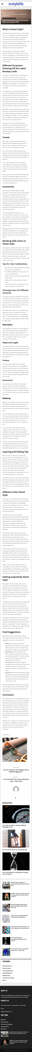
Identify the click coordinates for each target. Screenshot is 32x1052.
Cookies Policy (5, 1026)
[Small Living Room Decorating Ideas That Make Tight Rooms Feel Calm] (6, 908)
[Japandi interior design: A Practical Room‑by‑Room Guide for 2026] (6, 885)
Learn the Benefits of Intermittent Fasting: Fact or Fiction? (15, 873)
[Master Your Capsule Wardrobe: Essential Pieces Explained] (6, 919)
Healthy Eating (13, 18)
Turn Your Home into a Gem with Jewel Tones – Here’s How (16, 780)
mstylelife (16, 4)
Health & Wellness (7, 973)
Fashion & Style (6, 18)
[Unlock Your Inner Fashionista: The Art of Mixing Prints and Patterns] (6, 930)
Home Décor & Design (8, 978)
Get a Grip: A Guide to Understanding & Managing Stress (14, 826)
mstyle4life (10, 995)
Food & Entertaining (7, 970)
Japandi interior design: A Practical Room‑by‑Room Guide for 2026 (20, 883)
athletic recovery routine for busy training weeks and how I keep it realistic (20, 895)
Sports (4, 980)
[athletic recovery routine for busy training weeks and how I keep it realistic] (6, 896)
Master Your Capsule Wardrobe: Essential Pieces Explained (19, 916)
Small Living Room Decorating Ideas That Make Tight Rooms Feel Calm (19, 906)
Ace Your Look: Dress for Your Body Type (14, 850)
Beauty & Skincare (7, 966)
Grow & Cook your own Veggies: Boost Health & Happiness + (16, 771)
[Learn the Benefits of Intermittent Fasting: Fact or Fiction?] (6, 941)
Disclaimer (4, 1029)
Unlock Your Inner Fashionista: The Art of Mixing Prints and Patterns (20, 927)
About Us (3, 1019)
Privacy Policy (4, 1022)
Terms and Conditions (7, 1024)
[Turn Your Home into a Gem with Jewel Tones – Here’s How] (6, 952)
